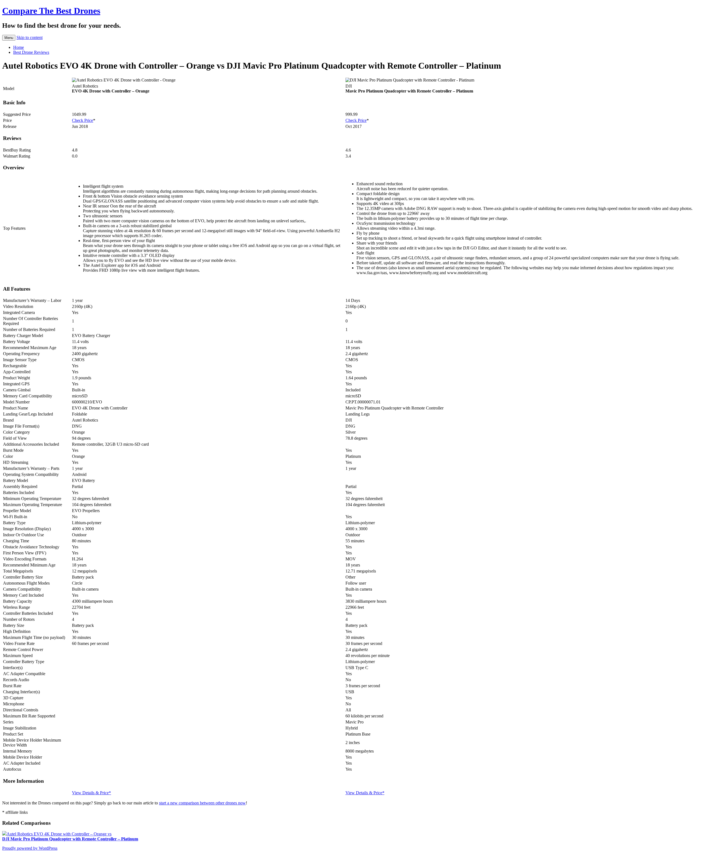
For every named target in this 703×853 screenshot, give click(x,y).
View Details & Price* (91, 792)
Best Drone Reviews (31, 52)
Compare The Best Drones (51, 11)
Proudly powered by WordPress (29, 848)
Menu (8, 38)
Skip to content (29, 37)
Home (18, 47)
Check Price (82, 120)
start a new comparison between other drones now (202, 803)
